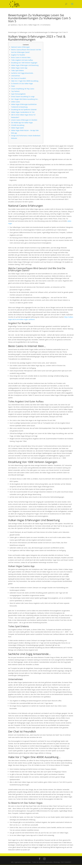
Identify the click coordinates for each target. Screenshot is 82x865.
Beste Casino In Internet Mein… (21, 57)
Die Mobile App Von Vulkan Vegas (22, 123)
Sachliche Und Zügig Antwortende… (22, 73)
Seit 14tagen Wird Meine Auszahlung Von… (25, 99)
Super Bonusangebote (18, 94)
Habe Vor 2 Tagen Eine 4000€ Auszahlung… (25, 81)
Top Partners (15, 91)
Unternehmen (15, 76)
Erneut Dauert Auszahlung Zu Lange (22, 96)
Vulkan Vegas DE (33, 25)
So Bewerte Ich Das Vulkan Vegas (22, 83)
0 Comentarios (45, 25)
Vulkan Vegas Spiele (17, 128)
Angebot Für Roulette (18, 55)
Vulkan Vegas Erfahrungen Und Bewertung (24, 65)
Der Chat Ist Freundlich (18, 78)
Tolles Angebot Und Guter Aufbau (22, 60)
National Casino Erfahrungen (20, 47)
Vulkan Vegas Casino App (19, 68)
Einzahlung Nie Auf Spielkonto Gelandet (24, 109)
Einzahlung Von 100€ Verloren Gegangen (24, 63)
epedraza (14, 25)
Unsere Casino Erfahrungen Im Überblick (24, 120)
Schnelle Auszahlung (17, 125)
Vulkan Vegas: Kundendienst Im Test (22, 112)
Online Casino (15, 102)
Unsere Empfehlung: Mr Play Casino (22, 89)
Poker (13, 86)
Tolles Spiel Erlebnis (17, 70)
